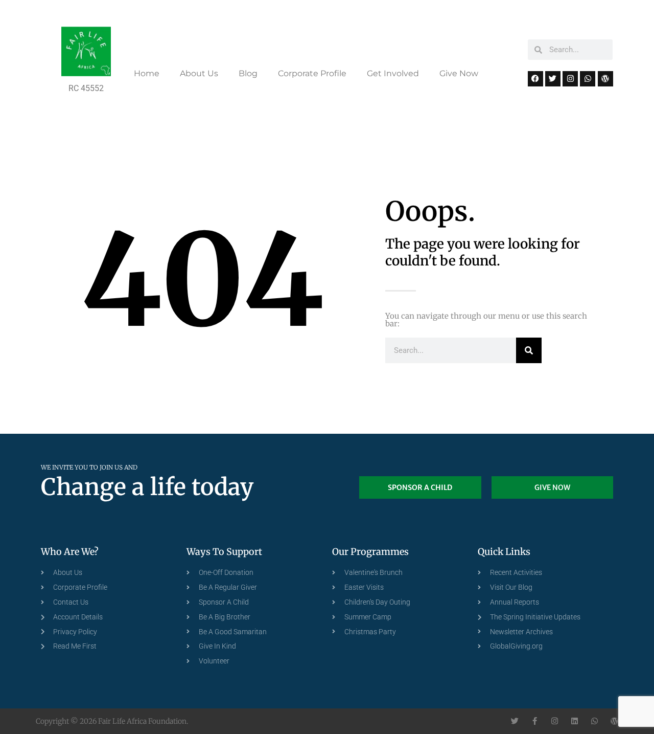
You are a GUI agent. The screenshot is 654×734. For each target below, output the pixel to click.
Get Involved (393, 73)
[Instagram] (570, 78)
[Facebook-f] (535, 721)
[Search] (529, 350)
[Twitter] (552, 78)
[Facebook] (535, 78)
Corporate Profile (312, 73)
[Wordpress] (605, 78)
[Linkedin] (574, 721)
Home (146, 73)
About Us (199, 73)
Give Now (458, 73)
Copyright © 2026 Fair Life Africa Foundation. (112, 721)
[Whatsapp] (587, 78)
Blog (248, 73)
